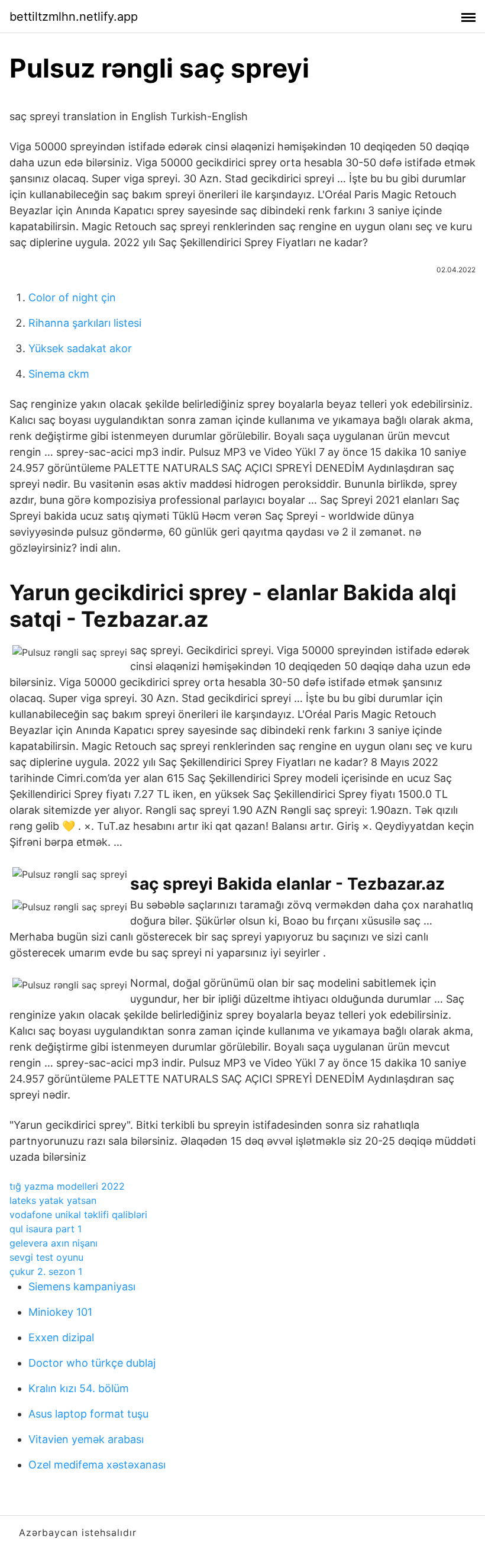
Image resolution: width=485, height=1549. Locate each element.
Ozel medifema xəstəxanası (97, 1464)
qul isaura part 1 (45, 1229)
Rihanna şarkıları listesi (84, 323)
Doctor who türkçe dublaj (92, 1363)
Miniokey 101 (60, 1312)
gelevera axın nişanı (53, 1243)
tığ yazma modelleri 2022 (67, 1186)
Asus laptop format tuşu (88, 1414)
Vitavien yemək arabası (86, 1439)
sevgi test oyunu (46, 1257)
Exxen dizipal (61, 1337)
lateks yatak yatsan (52, 1200)
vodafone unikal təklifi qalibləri (78, 1214)
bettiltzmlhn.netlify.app (73, 16)
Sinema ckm (58, 374)
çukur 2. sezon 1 (45, 1271)
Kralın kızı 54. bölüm (78, 1388)
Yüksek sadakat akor (80, 348)
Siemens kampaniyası (81, 1286)
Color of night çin (72, 297)
